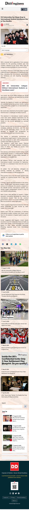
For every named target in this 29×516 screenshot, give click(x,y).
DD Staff (7, 24)
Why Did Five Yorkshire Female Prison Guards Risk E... (19, 419)
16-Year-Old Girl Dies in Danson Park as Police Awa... (19, 448)
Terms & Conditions (21, 497)
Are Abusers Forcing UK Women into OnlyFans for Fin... (19, 429)
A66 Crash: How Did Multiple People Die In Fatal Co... (18, 439)
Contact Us (5, 497)
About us (14, 500)
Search (4, 403)
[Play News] (27, 25)
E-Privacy (12, 497)
